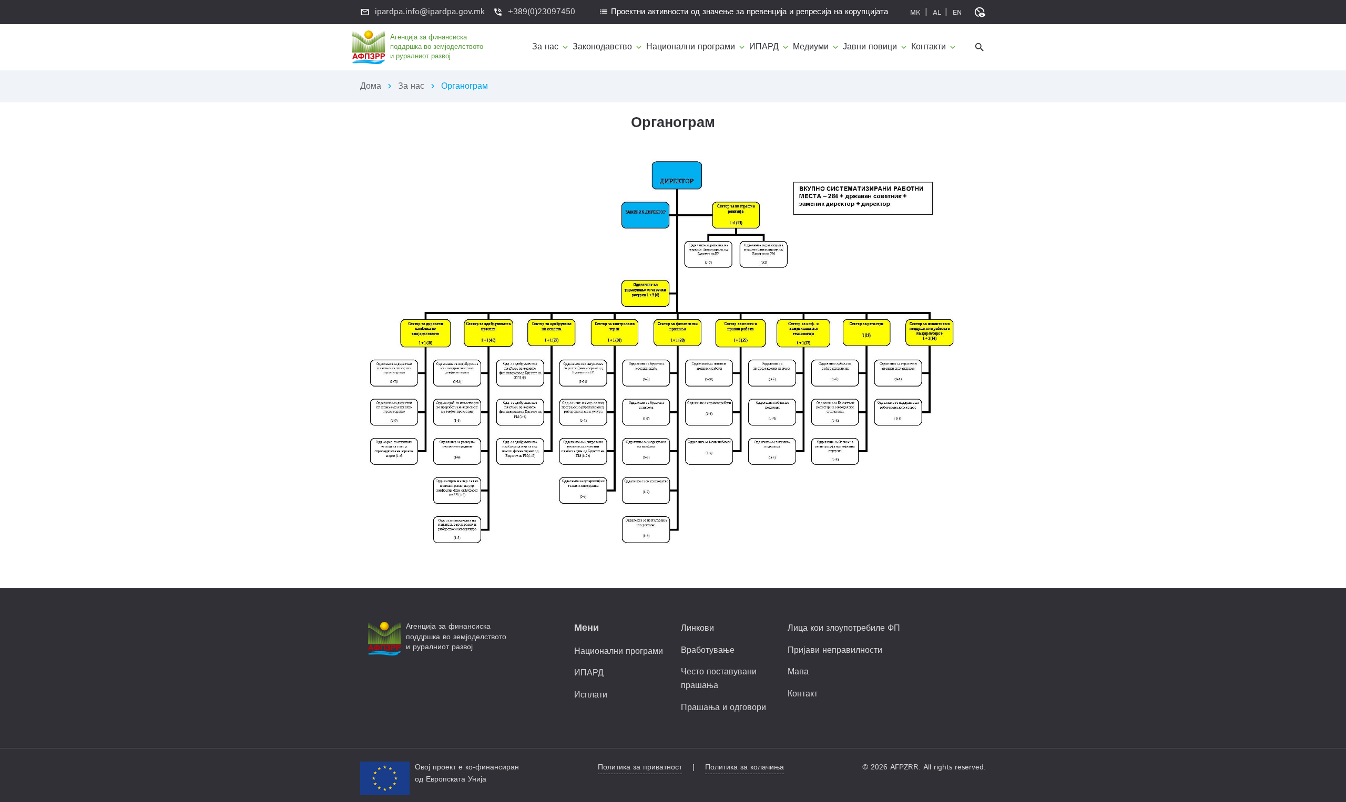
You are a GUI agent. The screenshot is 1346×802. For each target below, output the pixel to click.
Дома (370, 86)
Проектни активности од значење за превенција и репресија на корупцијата (743, 11)
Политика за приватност (640, 767)
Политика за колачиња (744, 767)
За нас (411, 86)
